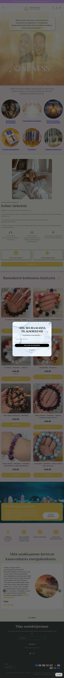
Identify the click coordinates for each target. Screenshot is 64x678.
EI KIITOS (32, 350)
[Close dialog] (50, 323)
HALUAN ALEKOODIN (32, 345)
